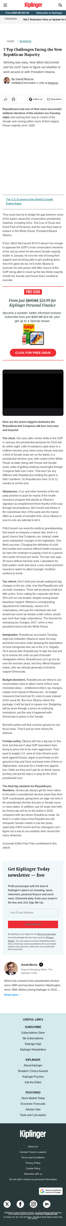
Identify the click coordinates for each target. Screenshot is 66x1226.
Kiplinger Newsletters (33, 1049)
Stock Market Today (33, 1098)
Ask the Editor (33, 1082)
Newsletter (56, 99)
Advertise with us (33, 1173)
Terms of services (46, 934)
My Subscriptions (33, 1038)
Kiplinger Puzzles (33, 1076)
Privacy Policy (33, 1163)
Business (25, 41)
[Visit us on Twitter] (7, 1204)
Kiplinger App (33, 1043)
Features (53, 82)
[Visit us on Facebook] (20, 1204)
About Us (33, 1146)
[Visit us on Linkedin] (46, 1204)
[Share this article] (6, 99)
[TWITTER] (42, 964)
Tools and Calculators (33, 1115)
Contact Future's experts (33, 1152)
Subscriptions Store (33, 1032)
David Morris (25, 79)
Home (11, 41)
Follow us (37, 99)
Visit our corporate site (46, 1214)
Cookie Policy (33, 1168)
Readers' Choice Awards (33, 1071)
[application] (33, 391)
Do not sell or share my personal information (33, 1179)
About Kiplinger (33, 1065)
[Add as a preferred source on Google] (51, 1191)
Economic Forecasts (33, 1103)
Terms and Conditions (33, 1157)
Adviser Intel (33, 1109)
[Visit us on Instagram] (33, 1204)
